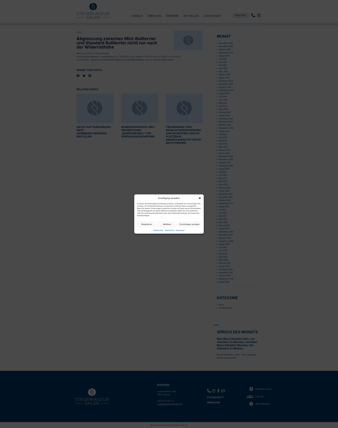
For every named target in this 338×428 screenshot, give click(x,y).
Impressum (180, 230)
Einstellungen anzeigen (189, 224)
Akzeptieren (146, 224)
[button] (199, 198)
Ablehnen (167, 224)
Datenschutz (158, 230)
